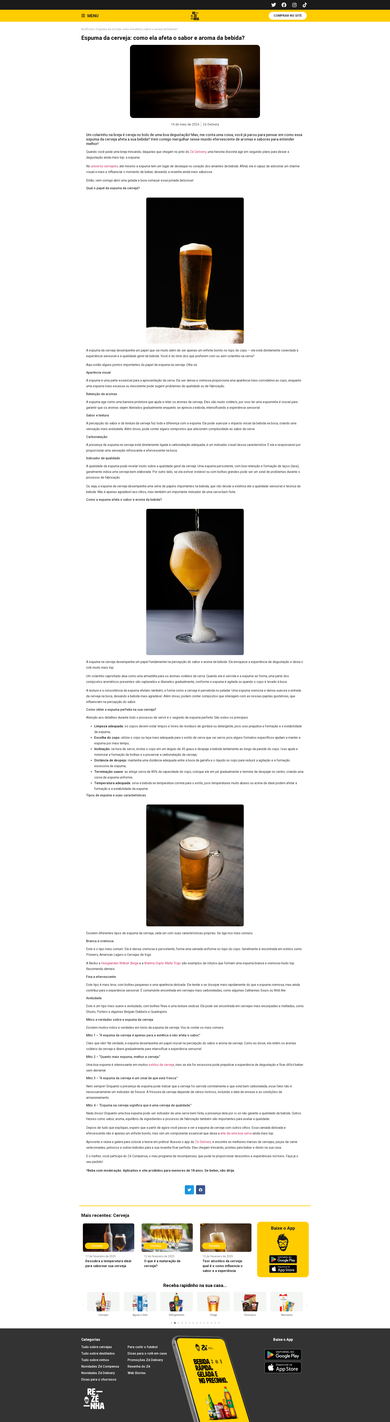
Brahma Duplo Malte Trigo (163, 963)
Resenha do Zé (139, 1366)
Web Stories (137, 1373)
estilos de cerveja (161, 1065)
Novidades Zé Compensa (100, 1366)
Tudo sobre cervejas (96, 1347)
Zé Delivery (198, 152)
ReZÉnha (87, 29)
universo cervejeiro (104, 166)
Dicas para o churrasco (98, 1379)
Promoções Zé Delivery (145, 1360)
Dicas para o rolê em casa (147, 1353)
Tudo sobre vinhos (95, 1360)
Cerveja (121, 1215)
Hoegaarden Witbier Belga (119, 963)
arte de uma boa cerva (236, 1133)
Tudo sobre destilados (98, 1353)
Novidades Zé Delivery (98, 1373)
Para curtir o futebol (143, 1347)
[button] (189, 1189)
